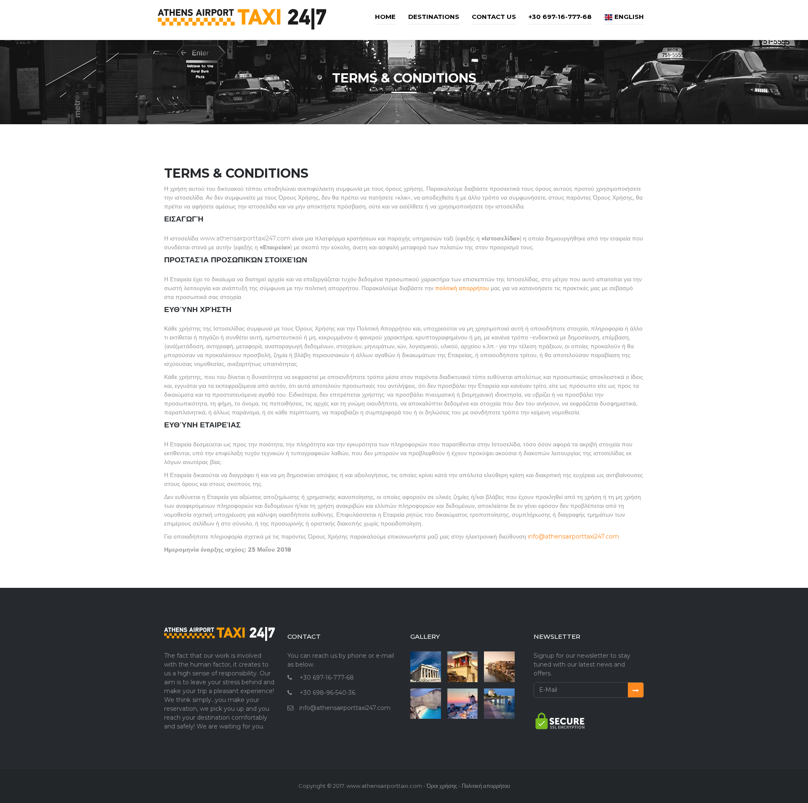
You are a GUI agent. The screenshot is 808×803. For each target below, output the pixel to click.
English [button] (628, 17)
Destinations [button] (433, 17)
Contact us (494, 17)
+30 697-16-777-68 (560, 17)
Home (385, 17)
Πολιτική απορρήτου (486, 785)
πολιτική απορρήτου (462, 288)
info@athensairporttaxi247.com (573, 536)
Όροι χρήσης (442, 785)
